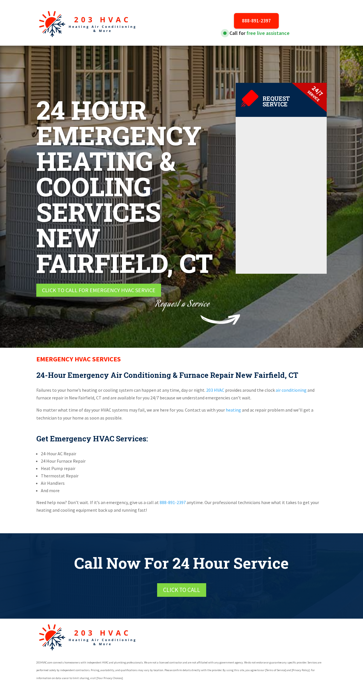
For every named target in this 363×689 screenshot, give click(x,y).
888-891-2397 (256, 21)
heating (233, 410)
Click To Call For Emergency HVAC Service (98, 290)
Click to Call (181, 590)
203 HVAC (214, 390)
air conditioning (291, 390)
